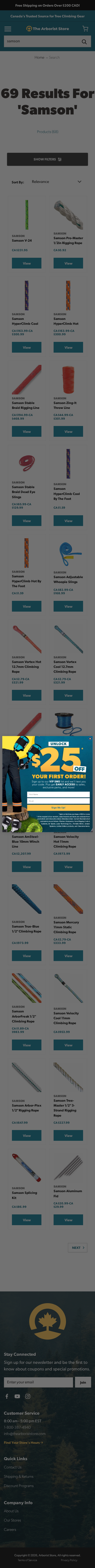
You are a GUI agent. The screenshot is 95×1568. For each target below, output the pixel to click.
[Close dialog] (90, 738)
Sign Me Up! (58, 807)
